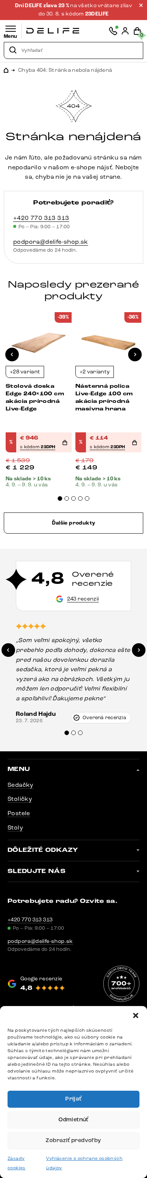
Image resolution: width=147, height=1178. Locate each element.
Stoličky (20, 798)
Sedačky (21, 784)
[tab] (60, 498)
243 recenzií (83, 599)
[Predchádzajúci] (12, 354)
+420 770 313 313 (41, 217)
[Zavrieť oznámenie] (141, 5)
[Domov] (52, 31)
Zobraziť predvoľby (73, 1140)
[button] (135, 1015)
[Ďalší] (135, 354)
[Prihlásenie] (125, 31)
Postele (19, 813)
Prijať (73, 1098)
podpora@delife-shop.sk (50, 241)
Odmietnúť (73, 1119)
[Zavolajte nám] (113, 31)
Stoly (15, 827)
